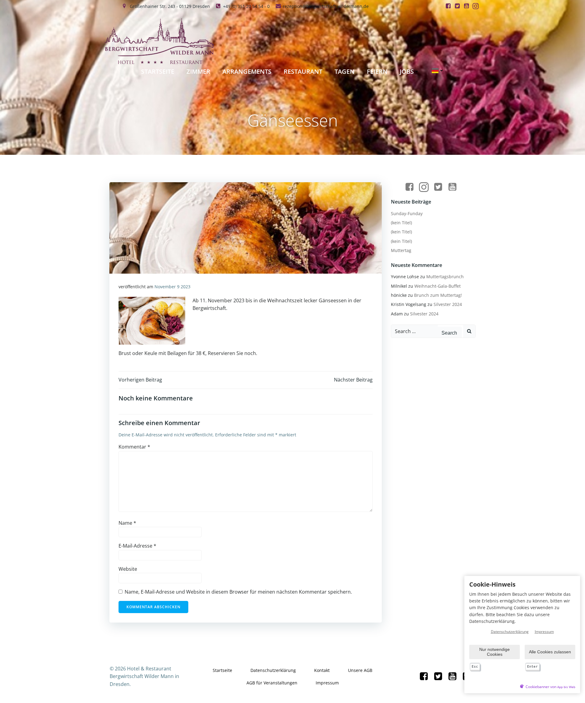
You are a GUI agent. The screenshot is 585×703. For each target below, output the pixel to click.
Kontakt (322, 670)
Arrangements (246, 71)
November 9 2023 (172, 286)
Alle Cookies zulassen (550, 651)
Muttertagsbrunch (445, 276)
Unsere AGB (360, 670)
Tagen (345, 71)
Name (127, 523)
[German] (437, 70)
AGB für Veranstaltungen (271, 683)
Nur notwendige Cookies (494, 651)
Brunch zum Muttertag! (438, 295)
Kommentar (134, 446)
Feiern (377, 71)
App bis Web (566, 687)
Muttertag (401, 250)
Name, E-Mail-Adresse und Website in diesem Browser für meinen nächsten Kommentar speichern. (238, 591)
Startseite (157, 71)
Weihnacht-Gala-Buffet (437, 286)
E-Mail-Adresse (137, 545)
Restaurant (303, 71)
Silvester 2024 (448, 304)
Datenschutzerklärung (273, 670)
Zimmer (198, 71)
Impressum (327, 683)
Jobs (407, 71)
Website (128, 569)
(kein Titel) (401, 222)
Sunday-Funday (407, 213)
